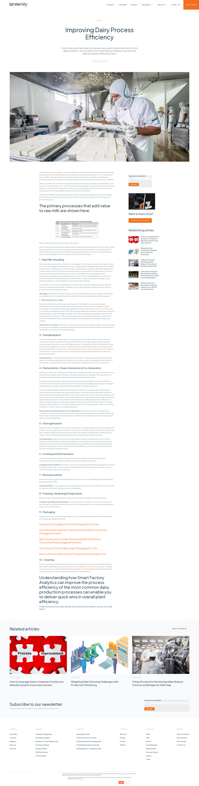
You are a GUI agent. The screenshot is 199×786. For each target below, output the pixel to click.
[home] (18, 5)
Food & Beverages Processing (87, 745)
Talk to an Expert (183, 734)
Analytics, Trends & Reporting (47, 741)
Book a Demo (182, 738)
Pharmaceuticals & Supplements (88, 741)
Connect (13, 738)
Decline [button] (127, 782)
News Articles (151, 749)
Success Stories (152, 752)
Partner (122, 745)
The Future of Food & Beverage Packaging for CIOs (68, 548)
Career (122, 741)
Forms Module (41, 756)
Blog (148, 734)
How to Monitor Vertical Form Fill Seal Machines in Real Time (72, 554)
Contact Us (181, 745)
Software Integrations (44, 734)
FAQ (147, 738)
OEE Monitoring (42, 752)
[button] (110, 5)
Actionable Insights (43, 738)
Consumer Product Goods (86, 738)
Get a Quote (181, 741)
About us (123, 734)
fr (179, 5)
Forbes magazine (56, 172)
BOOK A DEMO (191, 5)
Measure (13, 741)
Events (148, 756)
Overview (13, 734)
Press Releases (151, 745)
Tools (148, 759)
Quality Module (41, 749)
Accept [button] (121, 782)
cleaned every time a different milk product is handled (83, 567)
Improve (13, 745)
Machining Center (83, 734)
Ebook (148, 741)
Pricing (122, 738)
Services (13, 749)
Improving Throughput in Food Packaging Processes (69, 524)
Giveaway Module (42, 745)
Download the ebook (140, 220)
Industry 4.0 (58, 186)
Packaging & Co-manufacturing (88, 749)
